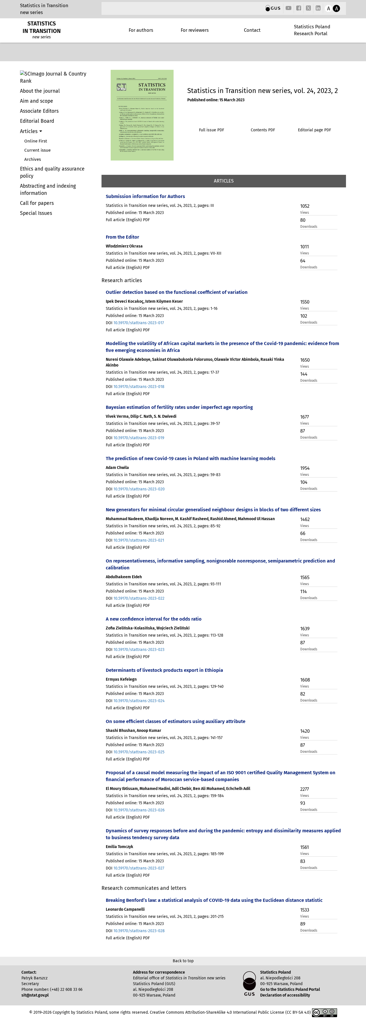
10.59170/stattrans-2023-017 (139, 322)
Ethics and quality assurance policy (52, 172)
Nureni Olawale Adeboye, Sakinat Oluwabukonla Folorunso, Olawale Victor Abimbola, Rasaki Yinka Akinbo (195, 362)
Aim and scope (36, 101)
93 (302, 803)
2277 (304, 789)
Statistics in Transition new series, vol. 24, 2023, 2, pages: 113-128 (164, 635)
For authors (141, 30)
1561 (304, 847)
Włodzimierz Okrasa (124, 246)
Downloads (308, 227)
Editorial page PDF (314, 130)
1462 (305, 519)
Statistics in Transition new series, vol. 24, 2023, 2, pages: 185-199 (165, 853)
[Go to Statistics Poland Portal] (273, 8)
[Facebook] (298, 8)
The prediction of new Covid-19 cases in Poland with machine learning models (190, 458)
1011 (304, 246)
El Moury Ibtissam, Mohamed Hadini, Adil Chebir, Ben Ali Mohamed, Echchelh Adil (178, 788)
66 (302, 533)
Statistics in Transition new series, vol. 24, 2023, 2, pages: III (160, 205)
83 (302, 861)
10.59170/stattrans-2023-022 (139, 598)
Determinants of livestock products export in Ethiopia (164, 670)
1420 (305, 731)
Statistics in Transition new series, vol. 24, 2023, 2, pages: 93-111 (163, 584)
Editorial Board (37, 121)
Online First (35, 141)
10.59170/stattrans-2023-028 (139, 930)
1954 (305, 468)
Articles (29, 131)
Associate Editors (39, 111)
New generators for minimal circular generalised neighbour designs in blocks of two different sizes (213, 509)
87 (302, 431)
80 (302, 220)
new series (31, 12)
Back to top (183, 960)
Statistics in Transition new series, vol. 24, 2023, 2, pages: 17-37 (162, 372)
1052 (304, 206)
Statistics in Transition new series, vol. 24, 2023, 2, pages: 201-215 (165, 916)
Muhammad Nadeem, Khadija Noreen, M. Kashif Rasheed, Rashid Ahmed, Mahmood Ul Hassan (190, 518)
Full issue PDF (211, 130)
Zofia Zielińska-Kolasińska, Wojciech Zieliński (148, 628)
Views (304, 213)
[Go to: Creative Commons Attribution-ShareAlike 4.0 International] (324, 1012)
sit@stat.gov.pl (35, 995)
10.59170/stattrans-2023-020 (139, 489)
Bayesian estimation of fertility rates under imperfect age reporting (179, 407)
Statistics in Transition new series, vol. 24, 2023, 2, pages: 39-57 (163, 423)
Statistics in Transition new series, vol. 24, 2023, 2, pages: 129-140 (165, 686)
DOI (135, 322)
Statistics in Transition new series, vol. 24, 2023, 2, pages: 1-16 (161, 308)
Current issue (37, 150)
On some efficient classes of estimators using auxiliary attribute (175, 721)
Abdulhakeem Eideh (124, 577)
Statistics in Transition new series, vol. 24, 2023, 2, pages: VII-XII (163, 253)
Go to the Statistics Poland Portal (290, 989)
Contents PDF (263, 130)
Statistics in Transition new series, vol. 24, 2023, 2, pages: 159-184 (165, 795)
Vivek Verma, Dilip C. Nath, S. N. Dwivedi (141, 416)
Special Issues (36, 213)
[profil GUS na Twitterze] (308, 8)
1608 (305, 680)
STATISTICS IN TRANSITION (42, 27)
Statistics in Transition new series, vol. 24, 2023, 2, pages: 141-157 (164, 737)
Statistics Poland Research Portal (312, 30)
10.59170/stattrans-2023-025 (139, 752)
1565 (304, 577)
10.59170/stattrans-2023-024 (139, 700)
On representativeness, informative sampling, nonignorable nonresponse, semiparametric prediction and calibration (220, 564)
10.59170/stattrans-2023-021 (139, 540)
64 (302, 261)
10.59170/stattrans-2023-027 (139, 868)
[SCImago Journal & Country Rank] (58, 77)
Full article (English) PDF (128, 219)
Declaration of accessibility (285, 995)
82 (302, 694)
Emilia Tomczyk (119, 846)
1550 (304, 302)
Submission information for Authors (145, 196)
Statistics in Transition (44, 5)
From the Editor (122, 237)
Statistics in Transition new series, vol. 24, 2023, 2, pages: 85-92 (163, 526)
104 (303, 482)
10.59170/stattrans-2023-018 (139, 386)
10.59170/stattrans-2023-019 (139, 437)
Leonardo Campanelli (125, 909)
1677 (304, 417)
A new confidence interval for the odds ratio (154, 619)
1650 (305, 360)
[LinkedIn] (318, 8)
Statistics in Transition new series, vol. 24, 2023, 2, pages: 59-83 (163, 474)
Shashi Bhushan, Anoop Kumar (133, 730)
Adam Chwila (117, 467)
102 (303, 316)
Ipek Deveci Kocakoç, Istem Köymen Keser (144, 301)
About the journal (40, 91)
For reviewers (195, 30)
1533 (304, 910)
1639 (305, 628)
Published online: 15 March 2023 (215, 100)
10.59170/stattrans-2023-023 (139, 649)
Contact (252, 30)
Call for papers (37, 203)
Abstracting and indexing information (48, 189)
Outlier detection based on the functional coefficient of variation (177, 292)
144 (303, 374)
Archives (32, 159)
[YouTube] (288, 8)
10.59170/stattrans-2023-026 (139, 810)
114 (303, 591)
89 (302, 924)
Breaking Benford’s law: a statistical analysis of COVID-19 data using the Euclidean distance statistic (214, 900)
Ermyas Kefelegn (121, 679)
